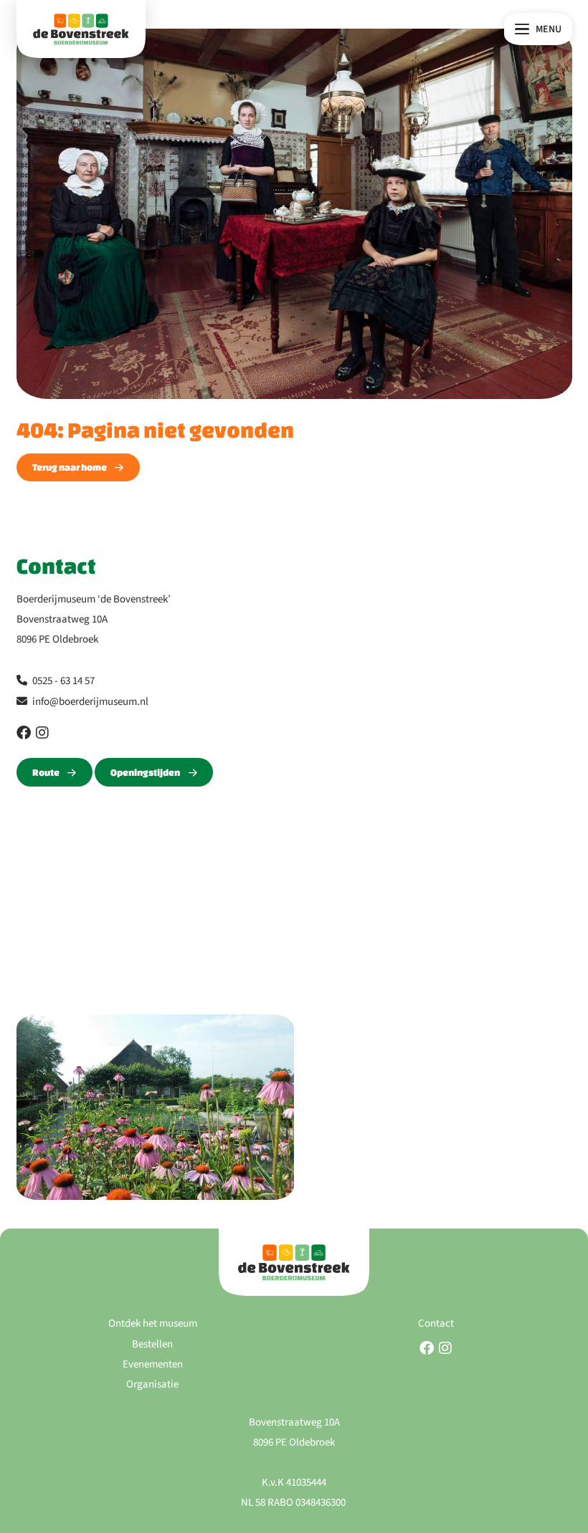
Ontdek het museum (152, 1323)
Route (46, 772)
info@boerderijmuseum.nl (90, 701)
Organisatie (152, 1384)
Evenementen (153, 1364)
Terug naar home (69, 467)
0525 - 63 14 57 (63, 680)
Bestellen (152, 1344)
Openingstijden (145, 772)
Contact (436, 1323)
